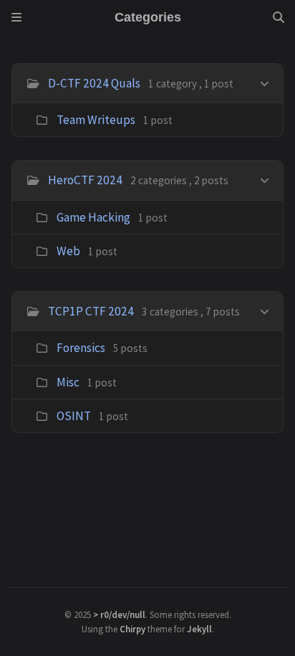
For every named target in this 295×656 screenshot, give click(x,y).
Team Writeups (96, 120)
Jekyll (199, 628)
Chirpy (132, 628)
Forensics (81, 348)
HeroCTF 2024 (85, 180)
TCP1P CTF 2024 (91, 311)
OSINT (74, 416)
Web (68, 251)
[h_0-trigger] (264, 82)
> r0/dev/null (119, 614)
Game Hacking (93, 217)
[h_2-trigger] (264, 310)
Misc (68, 382)
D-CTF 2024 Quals (94, 83)
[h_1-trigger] (264, 179)
